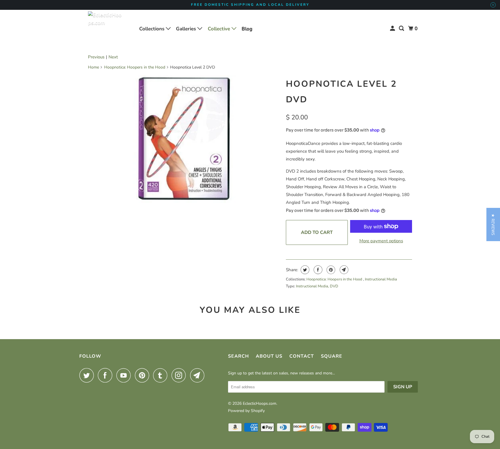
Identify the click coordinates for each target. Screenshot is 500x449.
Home (93, 67)
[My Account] (393, 28)
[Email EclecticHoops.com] (198, 375)
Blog (247, 28)
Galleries (186, 28)
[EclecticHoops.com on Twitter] (88, 375)
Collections (152, 28)
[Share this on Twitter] (304, 269)
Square (331, 356)
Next (113, 57)
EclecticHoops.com (259, 403)
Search (238, 356)
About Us (269, 356)
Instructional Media (381, 279)
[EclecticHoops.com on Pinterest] (143, 375)
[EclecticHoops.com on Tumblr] (161, 375)
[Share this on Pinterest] (330, 269)
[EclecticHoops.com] (105, 28)
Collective (219, 28)
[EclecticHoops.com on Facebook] (106, 375)
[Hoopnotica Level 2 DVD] (184, 139)
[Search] (402, 28)
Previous (96, 57)
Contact (301, 356)
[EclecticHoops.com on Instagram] (180, 375)
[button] (493, 224)
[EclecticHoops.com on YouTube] (125, 375)
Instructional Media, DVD (317, 286)
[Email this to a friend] (343, 269)
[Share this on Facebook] (317, 269)
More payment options (381, 241)
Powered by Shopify (246, 410)
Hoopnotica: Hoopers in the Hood (134, 67)
